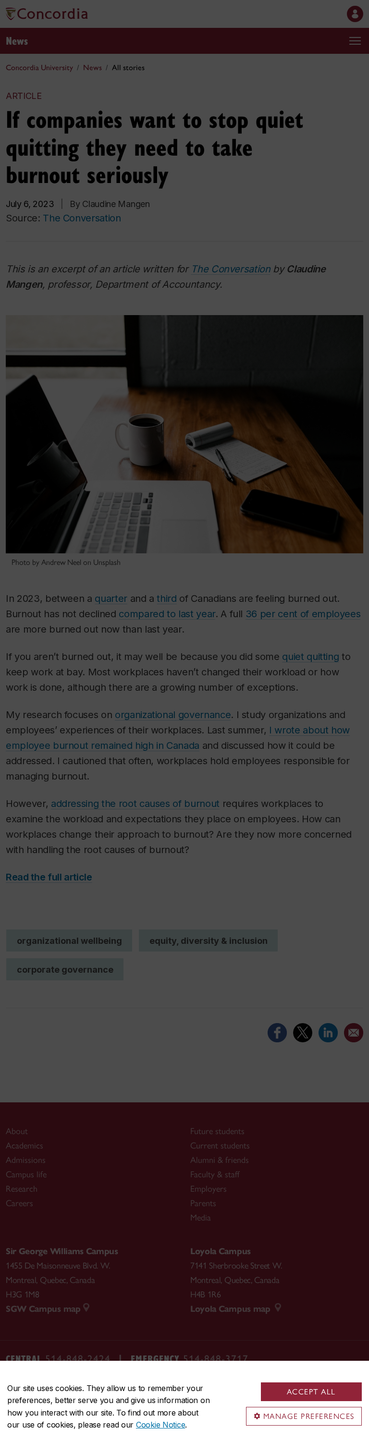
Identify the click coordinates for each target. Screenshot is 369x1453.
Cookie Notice (160, 1424)
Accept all (311, 1391)
